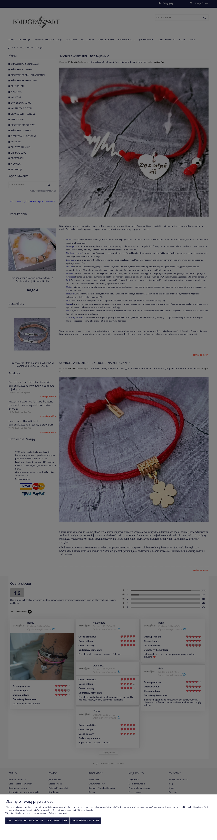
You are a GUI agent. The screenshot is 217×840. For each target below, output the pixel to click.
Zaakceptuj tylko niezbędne (25, 820)
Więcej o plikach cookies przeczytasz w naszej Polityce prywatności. (37, 813)
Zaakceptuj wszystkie (85, 820)
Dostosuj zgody (57, 820)
